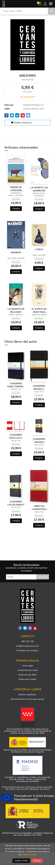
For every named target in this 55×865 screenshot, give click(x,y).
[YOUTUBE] (35, 628)
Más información (29, 854)
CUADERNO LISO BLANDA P (15, 503)
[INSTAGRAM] (30, 628)
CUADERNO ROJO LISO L (16, 436)
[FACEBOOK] (20, 628)
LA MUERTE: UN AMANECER (39, 189)
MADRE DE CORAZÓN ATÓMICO (16, 189)
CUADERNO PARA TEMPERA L (16, 385)
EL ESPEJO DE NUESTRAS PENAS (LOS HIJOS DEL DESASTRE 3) (39, 310)
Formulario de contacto (27, 650)
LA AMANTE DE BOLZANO (16, 310)
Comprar (16, 208)
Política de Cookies (27, 679)
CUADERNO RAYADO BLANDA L (39, 440)
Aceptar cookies (21, 860)
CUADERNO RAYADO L (39, 387)
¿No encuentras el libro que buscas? (27, 699)
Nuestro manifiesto (27, 694)
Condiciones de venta (27, 670)
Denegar (37, 860)
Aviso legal (27, 665)
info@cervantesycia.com (27, 646)
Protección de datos (27, 674)
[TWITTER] (25, 628)
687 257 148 (27, 641)
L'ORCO (39, 249)
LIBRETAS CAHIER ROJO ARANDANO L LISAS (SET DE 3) (39, 508)
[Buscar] (51, 11)
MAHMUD (16, 252)
